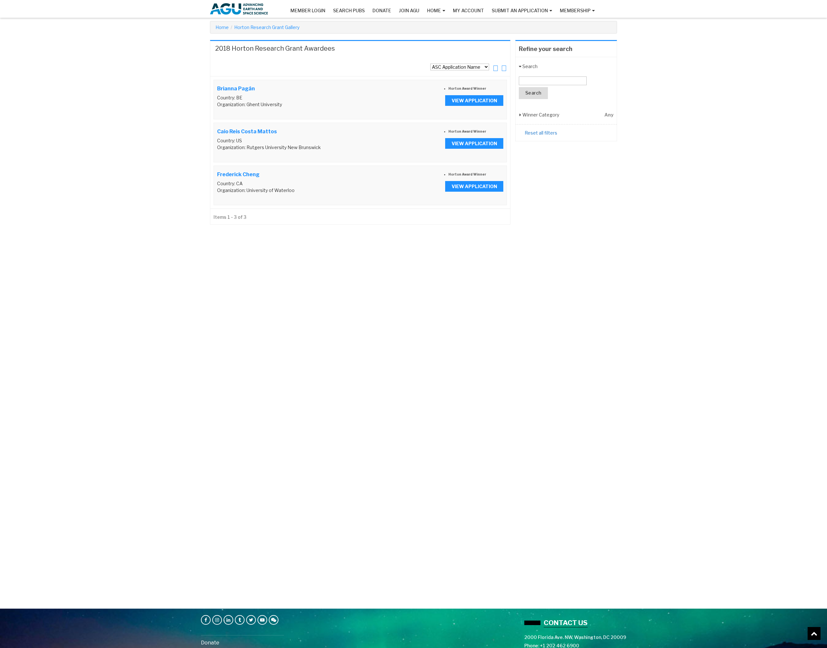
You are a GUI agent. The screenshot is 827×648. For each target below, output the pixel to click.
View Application (474, 100)
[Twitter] (251, 620)
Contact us (566, 623)
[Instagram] (217, 620)
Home (434, 10)
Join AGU (409, 10)
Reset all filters (541, 133)
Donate (381, 10)
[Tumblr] (240, 620)
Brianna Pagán (236, 89)
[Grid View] (504, 68)
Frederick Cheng (238, 174)
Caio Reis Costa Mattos (247, 131)
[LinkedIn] (228, 620)
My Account (468, 10)
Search (533, 93)
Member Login (307, 10)
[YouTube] (262, 620)
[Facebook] (206, 620)
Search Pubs (349, 10)
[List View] (495, 68)
